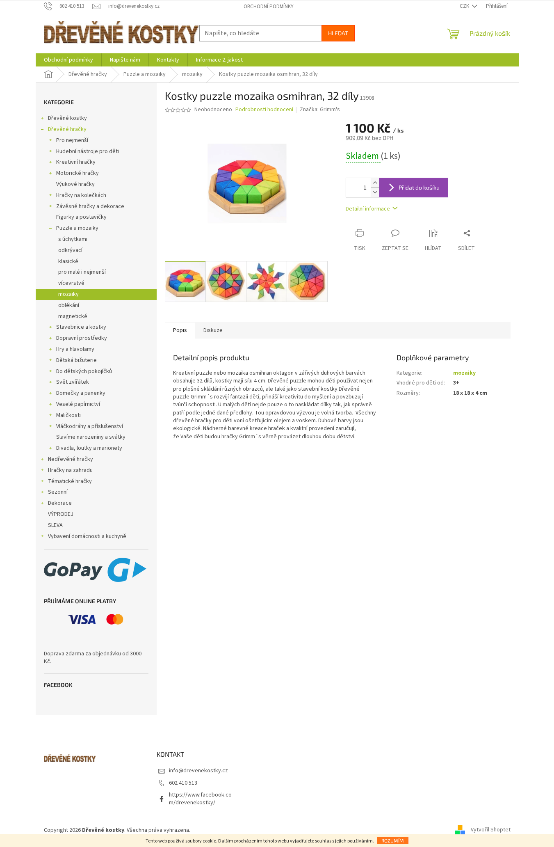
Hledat (338, 33)
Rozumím (392, 840)
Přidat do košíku (419, 187)
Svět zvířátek (72, 382)
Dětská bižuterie (76, 360)
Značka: (320, 109)
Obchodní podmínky (269, 6)
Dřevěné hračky (67, 129)
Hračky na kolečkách (81, 195)
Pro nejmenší (72, 140)
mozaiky (68, 294)
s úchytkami (72, 239)
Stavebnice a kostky (81, 327)
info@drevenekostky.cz (198, 771)
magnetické (72, 316)
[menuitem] (68, 59)
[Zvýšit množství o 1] (375, 183)
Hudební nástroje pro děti (87, 151)
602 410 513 (183, 783)
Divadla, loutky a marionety (89, 448)
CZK (465, 6)
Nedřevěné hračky (70, 459)
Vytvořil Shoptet (491, 830)
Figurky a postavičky (81, 217)
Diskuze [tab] (213, 330)
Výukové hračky (75, 184)
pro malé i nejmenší (82, 272)
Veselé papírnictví (78, 404)
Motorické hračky (77, 173)
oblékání (68, 305)
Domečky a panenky (80, 393)
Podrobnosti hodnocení (264, 110)
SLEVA (55, 525)
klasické (68, 261)
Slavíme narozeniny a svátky (90, 437)
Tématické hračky (70, 481)
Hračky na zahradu (70, 470)
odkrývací (70, 250)
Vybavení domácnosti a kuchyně (87, 536)
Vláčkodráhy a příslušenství (89, 426)
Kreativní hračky (76, 162)
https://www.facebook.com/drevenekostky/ (200, 799)
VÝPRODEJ (60, 514)
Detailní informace (368, 209)
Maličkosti (68, 415)
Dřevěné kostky (67, 118)
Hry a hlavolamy (75, 349)
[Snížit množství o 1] (375, 192)
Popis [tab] (180, 330)
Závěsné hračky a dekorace (90, 206)
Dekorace (60, 503)
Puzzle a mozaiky (77, 228)
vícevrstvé (71, 283)
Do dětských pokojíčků (84, 371)
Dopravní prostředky (81, 338)
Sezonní (58, 492)
